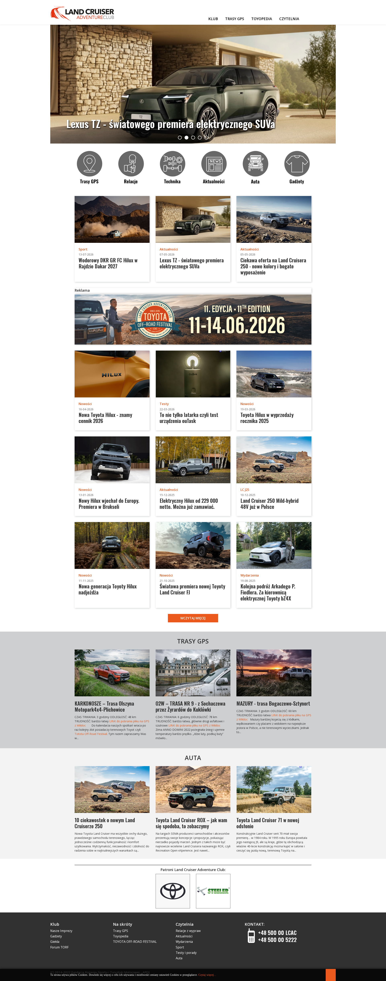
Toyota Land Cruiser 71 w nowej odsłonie (267, 823)
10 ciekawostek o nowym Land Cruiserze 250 (105, 823)
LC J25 (244, 489)
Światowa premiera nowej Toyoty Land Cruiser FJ (192, 589)
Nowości (85, 404)
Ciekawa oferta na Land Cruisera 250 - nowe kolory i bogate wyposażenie (186, 117)
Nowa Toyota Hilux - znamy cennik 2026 (105, 417)
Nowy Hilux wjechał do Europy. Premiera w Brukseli (109, 503)
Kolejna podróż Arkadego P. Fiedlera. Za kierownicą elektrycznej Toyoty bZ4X (267, 592)
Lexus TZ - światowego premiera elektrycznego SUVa (192, 263)
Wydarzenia (249, 575)
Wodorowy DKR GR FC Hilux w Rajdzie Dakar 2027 (108, 263)
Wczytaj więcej (192, 618)
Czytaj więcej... (207, 974)
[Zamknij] (331, 975)
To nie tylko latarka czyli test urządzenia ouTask (189, 417)
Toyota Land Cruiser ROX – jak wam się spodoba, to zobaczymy (191, 823)
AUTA (193, 758)
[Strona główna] (198, 18)
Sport (83, 249)
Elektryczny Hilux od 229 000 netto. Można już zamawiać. (189, 503)
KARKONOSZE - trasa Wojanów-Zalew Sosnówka (192, 706)
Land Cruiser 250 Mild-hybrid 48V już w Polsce (269, 503)
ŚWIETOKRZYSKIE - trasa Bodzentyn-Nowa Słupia (273, 706)
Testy (164, 404)
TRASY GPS (193, 641)
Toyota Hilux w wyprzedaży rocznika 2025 (267, 417)
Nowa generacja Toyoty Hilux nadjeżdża (108, 589)
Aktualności (169, 249)
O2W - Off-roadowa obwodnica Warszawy (104, 706)
